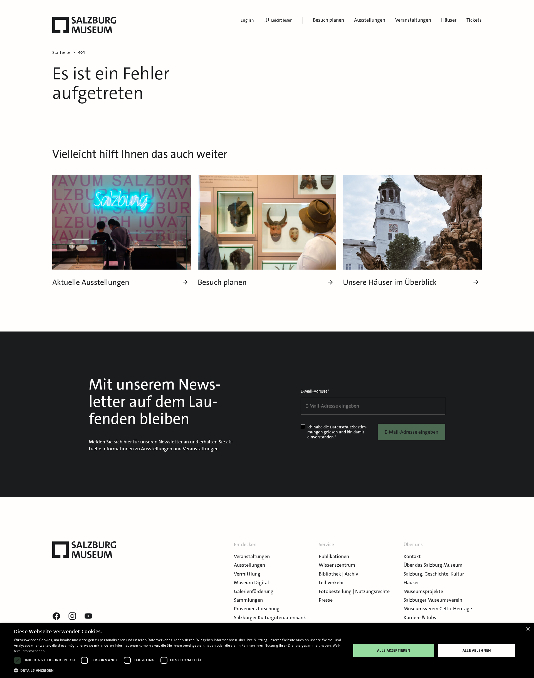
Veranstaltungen (413, 20)
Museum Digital (251, 582)
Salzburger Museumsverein (433, 600)
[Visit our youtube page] (88, 616)
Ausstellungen (369, 20)
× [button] (528, 629)
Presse (326, 600)
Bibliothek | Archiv (338, 574)
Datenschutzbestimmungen (337, 429)
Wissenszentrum (337, 565)
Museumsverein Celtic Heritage (438, 608)
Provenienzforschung (257, 608)
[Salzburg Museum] (84, 25)
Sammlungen (248, 600)
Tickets (474, 20)
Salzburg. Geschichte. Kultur (434, 574)
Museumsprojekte (423, 591)
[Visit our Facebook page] (56, 616)
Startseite (61, 53)
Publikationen (334, 556)
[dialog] (267, 650)
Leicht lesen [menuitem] (282, 20)
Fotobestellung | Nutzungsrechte (354, 591)
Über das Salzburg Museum (433, 565)
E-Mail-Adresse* (315, 391)
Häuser (448, 20)
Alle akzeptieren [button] (393, 650)
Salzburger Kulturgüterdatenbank (270, 617)
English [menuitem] (247, 20)
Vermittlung (247, 574)
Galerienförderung (253, 591)
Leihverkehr (331, 582)
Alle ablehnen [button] (477, 650)
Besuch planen (328, 20)
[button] (177, 670)
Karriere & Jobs (420, 617)
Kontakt (412, 556)
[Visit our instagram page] (72, 616)
